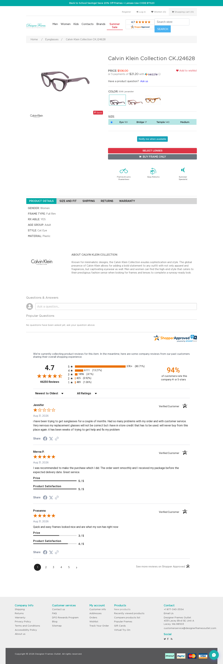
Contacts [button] (88, 23)
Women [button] (66, 23)
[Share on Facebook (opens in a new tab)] (45, 439)
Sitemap (57, 625)
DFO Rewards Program (65, 617)
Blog (54, 621)
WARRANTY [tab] (127, 201)
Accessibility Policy (26, 630)
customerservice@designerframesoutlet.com (190, 628)
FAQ (54, 613)
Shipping (20, 609)
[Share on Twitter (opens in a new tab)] (51, 438)
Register (126, 12)
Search (162, 29)
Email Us (169, 613)
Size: (111, 116)
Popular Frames (123, 621)
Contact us (58, 609)
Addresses (95, 613)
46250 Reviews (53, 382)
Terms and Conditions (27, 625)
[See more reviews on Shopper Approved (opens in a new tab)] (57, 439)
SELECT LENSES (152, 150)
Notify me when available (152, 139)
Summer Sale (115, 25)
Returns (19, 613)
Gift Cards (120, 625)
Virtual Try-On (122, 630)
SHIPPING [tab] (89, 201)
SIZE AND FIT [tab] (68, 201)
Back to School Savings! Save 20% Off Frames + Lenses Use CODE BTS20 (112, 3)
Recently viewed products (129, 613)
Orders (93, 617)
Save (99, 112)
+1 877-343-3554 (174, 609)
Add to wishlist (188, 70)
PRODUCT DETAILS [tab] (41, 201)
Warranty (20, 617)
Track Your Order (99, 625)
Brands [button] (100, 23)
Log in (142, 12)
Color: (113, 91)
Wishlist (93, 621)
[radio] (111, 366)
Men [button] (55, 23)
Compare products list (127, 617)
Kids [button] (76, 23)
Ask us (144, 81)
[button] (137, 74)
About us (20, 634)
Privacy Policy (23, 621)
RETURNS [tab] (107, 201)
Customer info (97, 609)
